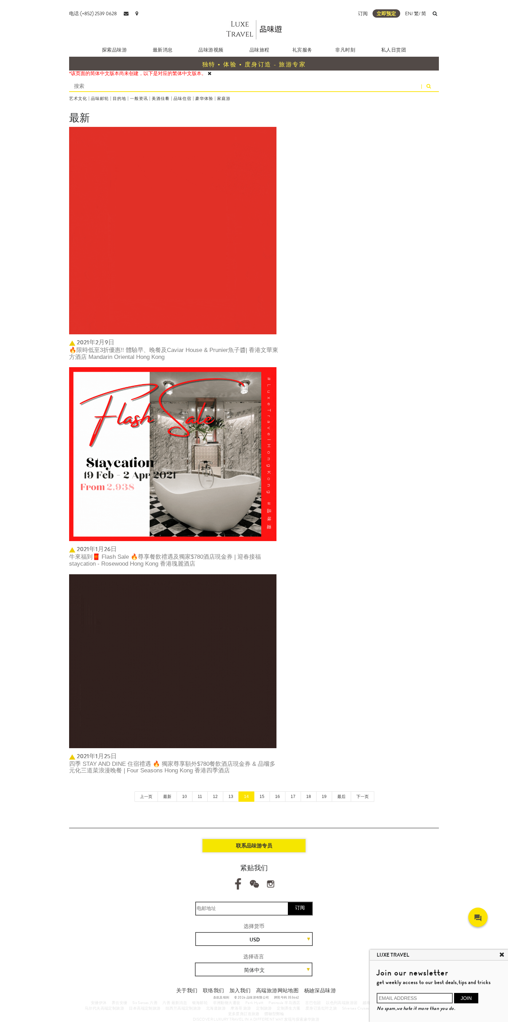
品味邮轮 (100, 98)
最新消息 (163, 49)
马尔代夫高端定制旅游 (104, 1008)
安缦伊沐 (99, 1002)
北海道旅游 (216, 1008)
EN (408, 13)
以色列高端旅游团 (341, 1002)
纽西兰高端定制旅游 (183, 1008)
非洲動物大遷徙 (227, 1002)
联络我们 (213, 990)
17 (293, 796)
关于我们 (187, 990)
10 (184, 796)
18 (308, 796)
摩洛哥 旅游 (241, 1008)
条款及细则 (221, 997)
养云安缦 (120, 1002)
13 (230, 796)
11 (200, 796)
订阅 (363, 13)
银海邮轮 (200, 1002)
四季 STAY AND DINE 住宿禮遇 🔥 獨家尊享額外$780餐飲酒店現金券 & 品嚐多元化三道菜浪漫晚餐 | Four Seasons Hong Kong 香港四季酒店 (172, 767)
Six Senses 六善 (145, 1002)
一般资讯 (139, 98)
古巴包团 (313, 1002)
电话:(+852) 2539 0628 (93, 13)
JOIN (466, 998)
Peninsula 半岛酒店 (284, 1002)
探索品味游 (114, 49)
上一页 (146, 796)
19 (324, 796)
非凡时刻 (345, 49)
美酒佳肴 (161, 98)
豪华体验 (204, 98)
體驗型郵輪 (274, 1013)
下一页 (362, 796)
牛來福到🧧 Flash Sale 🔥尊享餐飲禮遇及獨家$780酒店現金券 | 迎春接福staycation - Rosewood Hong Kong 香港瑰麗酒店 (165, 560)
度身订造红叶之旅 (321, 1008)
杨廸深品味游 (320, 990)
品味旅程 (260, 49)
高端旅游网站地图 (277, 990)
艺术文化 (78, 98)
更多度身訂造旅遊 (244, 1013)
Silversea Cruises (355, 1008)
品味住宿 (182, 98)
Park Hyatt (254, 1002)
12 (215, 796)
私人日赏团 (393, 49)
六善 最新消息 (174, 1002)
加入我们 (240, 990)
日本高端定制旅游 (144, 1008)
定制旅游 (264, 1008)
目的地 (119, 98)
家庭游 (224, 98)
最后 (341, 796)
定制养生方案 (288, 1008)
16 (277, 796)
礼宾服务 (302, 49)
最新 (167, 796)
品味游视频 (211, 49)
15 (262, 796)
